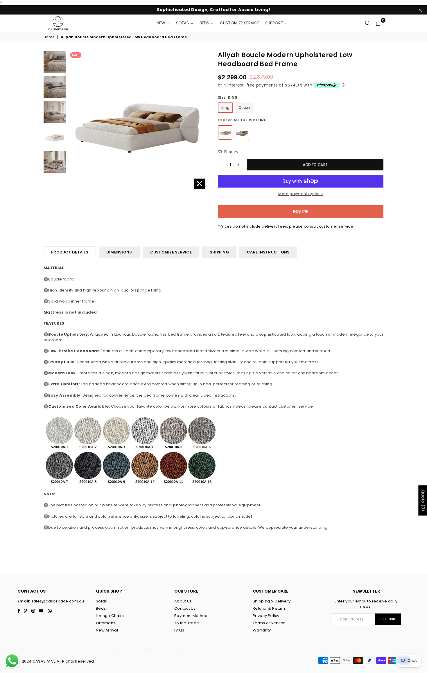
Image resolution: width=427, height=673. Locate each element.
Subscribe (388, 619)
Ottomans (105, 623)
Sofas (101, 601)
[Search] (368, 23)
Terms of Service (269, 623)
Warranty (262, 630)
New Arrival (107, 630)
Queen (244, 107)
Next (204, 121)
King (225, 107)
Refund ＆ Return (269, 608)
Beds (101, 608)
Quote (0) (423, 500)
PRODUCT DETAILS (69, 252)
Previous (74, 121)
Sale (75, 55)
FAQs (179, 630)
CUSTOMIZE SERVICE (171, 252)
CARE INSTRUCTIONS (268, 252)
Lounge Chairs (110, 615)
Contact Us (185, 608)
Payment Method (191, 615)
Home (49, 37)
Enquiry (230, 151)
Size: (228, 97)
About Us (183, 601)
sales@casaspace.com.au (57, 601)
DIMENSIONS (119, 252)
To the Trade (186, 623)
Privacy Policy (266, 615)
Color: (242, 120)
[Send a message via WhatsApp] (12, 661)
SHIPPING (219, 252)
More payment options (300, 194)
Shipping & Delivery (271, 601)
